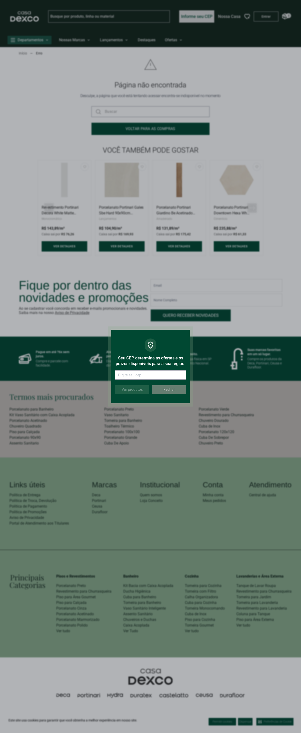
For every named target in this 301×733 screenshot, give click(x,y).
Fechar (169, 389)
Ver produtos (132, 389)
